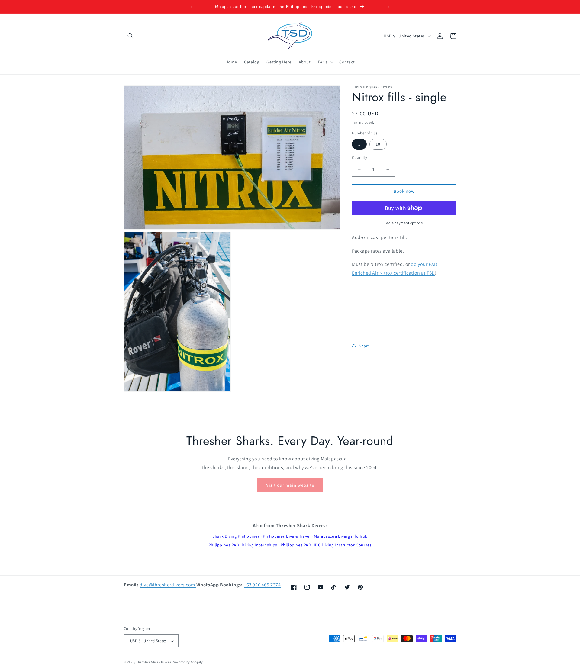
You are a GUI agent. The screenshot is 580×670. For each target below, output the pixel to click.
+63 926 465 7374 (262, 584)
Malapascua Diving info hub (341, 536)
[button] (130, 36)
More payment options (404, 222)
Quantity (359, 157)
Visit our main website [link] (290, 485)
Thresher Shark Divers (153, 662)
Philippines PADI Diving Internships (242, 545)
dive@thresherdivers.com (168, 584)
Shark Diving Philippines (235, 536)
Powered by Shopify (187, 662)
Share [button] (364, 345)
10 (378, 144)
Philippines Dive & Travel (287, 536)
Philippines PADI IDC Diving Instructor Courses (326, 545)
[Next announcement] (388, 6)
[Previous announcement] (191, 6)
